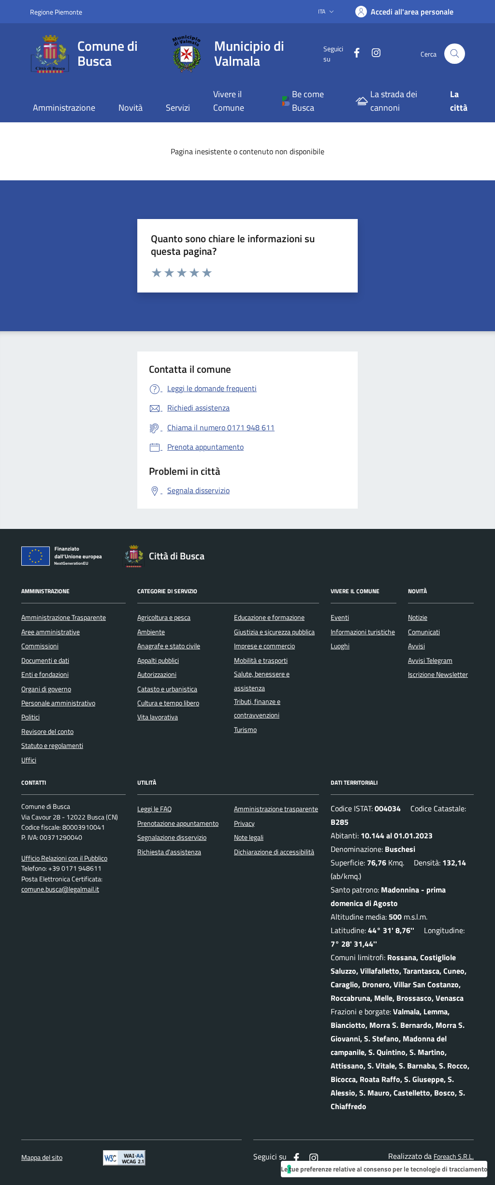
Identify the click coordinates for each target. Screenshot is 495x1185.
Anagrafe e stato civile (168, 646)
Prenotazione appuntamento (177, 823)
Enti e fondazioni (45, 674)
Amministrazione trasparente (276, 809)
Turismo (245, 729)
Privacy (244, 823)
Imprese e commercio (264, 646)
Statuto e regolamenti (52, 745)
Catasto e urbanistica (167, 689)
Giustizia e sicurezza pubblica (274, 632)
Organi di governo (46, 689)
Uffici (28, 760)
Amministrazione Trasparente (63, 617)
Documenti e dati (45, 660)
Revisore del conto (47, 731)
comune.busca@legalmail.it (60, 889)
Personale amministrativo (58, 703)
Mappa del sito (41, 1158)
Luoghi (340, 646)
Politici (30, 717)
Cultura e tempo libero (168, 703)
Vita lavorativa (157, 717)
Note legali (248, 837)
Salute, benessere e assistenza (262, 681)
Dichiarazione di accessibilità (274, 852)
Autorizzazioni (156, 674)
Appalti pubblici (158, 660)
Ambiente (151, 632)
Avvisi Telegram (430, 660)
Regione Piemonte (56, 12)
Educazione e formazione (269, 617)
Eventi (340, 617)
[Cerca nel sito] (454, 54)
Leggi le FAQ (154, 809)
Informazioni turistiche (363, 632)
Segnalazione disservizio (171, 837)
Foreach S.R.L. (454, 1157)
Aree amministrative (50, 632)
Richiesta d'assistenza (169, 852)
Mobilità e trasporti (261, 660)
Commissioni (39, 646)
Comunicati (424, 632)
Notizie (417, 617)
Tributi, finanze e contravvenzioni (257, 708)
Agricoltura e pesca (163, 617)
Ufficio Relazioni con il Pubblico (64, 858)
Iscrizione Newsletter (438, 674)
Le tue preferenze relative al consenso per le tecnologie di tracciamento (384, 1169)
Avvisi (416, 646)
